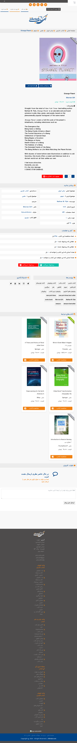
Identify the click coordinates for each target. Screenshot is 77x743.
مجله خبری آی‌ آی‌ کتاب (40, 668)
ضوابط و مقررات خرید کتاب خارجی (38, 607)
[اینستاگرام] (41, 4)
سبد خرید (4, 9)
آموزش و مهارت (38, 672)
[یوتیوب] (34, 4)
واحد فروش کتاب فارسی (41, 694)
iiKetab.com (52, 739)
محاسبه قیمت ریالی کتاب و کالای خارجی (39, 586)
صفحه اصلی (71, 31)
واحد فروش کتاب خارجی (40, 566)
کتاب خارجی (60, 31)
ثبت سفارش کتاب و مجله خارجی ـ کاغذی (39, 573)
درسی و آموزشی (38, 715)
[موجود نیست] (57, 59)
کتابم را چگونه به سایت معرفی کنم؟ (38, 724)
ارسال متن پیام (69, 503)
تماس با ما (27, 735)
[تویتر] (30, 4)
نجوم (35, 31)
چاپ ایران (49, 31)
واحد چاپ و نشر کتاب (39, 620)
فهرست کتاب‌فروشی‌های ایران (38, 705)
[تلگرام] (45, 4)
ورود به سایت (14, 9)
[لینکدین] (38, 4)
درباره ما (43, 735)
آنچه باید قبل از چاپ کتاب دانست (39, 645)
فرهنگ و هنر (39, 674)
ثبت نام (24, 9)
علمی (41, 31)
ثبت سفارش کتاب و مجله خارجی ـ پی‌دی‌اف (38, 580)
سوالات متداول (35, 735)
